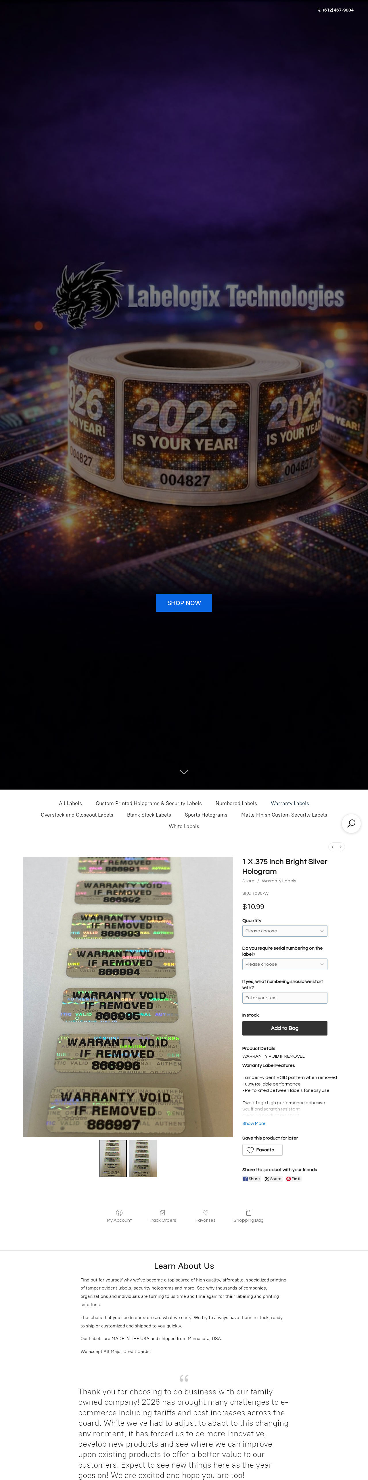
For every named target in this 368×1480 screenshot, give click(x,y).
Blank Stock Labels (149, 815)
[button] (262, 1150)
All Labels (70, 803)
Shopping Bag (249, 1220)
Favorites (205, 1220)
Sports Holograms (206, 815)
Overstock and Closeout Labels (77, 815)
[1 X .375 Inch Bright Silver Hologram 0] (113, 1158)
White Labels (184, 826)
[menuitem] (333, 847)
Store (248, 881)
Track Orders (162, 1220)
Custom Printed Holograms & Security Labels (149, 803)
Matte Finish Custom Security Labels (284, 815)
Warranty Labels (290, 803)
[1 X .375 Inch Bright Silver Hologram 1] (143, 1158)
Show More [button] (254, 1123)
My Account (119, 1220)
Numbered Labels (236, 803)
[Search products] (351, 823)
